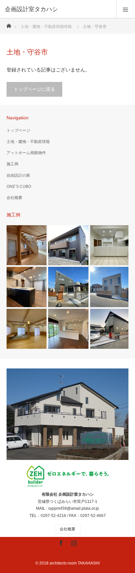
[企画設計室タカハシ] (57, 9)
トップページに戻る (34, 89)
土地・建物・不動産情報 (28, 141)
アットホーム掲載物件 (26, 152)
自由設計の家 (18, 175)
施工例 (12, 164)
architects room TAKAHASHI (74, 563)
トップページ (18, 130)
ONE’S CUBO (19, 186)
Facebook (60, 542)
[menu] (125, 9)
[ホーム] (9, 24)
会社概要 (14, 197)
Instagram (73, 542)
